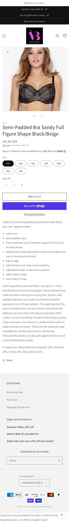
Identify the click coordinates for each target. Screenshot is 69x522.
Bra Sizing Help (15, 392)
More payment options (34, 214)
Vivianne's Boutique (30, 506)
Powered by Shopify (45, 506)
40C (33, 163)
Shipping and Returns (18, 407)
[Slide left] (27, 115)
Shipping (6, 145)
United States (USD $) (32, 482)
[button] (4, 36)
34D (59, 163)
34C (21, 171)
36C (8, 163)
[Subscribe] (58, 460)
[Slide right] (42, 115)
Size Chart (12, 399)
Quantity (7, 178)
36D (8, 171)
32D (46, 163)
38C (21, 163)
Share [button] (9, 360)
